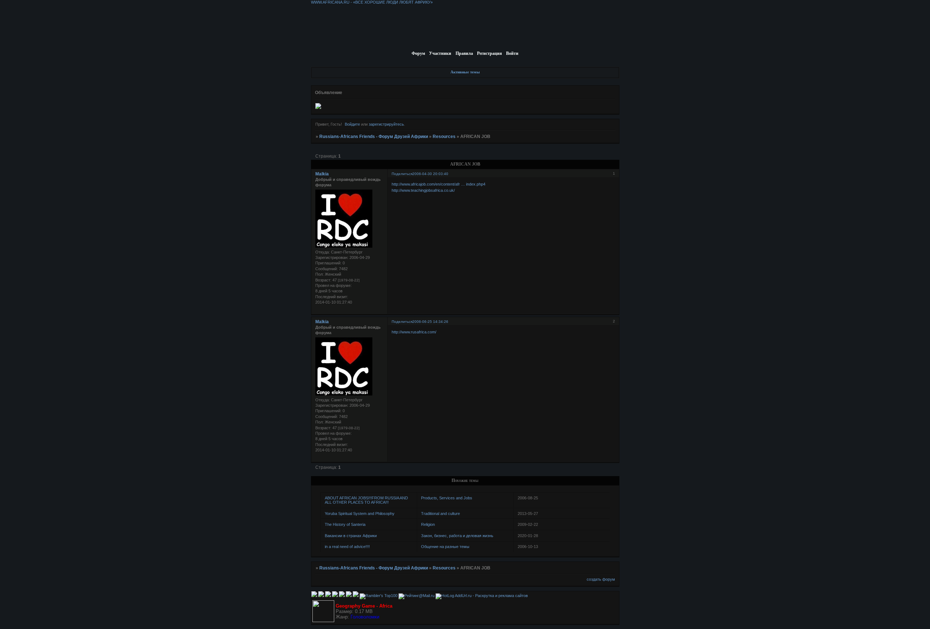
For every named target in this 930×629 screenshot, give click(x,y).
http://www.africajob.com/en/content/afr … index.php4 (438, 184)
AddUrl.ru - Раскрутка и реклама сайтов (491, 595)
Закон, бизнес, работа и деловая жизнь (457, 535)
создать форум (601, 579)
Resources (444, 136)
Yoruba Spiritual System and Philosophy (360, 513)
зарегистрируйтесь (386, 124)
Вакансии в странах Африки (351, 535)
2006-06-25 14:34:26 (430, 322)
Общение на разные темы (445, 546)
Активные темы (465, 72)
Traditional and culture (440, 513)
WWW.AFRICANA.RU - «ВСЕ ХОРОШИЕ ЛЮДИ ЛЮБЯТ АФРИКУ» (372, 2)
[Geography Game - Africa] (323, 620)
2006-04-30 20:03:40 (430, 174)
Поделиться (402, 174)
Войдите (352, 124)
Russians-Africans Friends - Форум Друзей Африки (373, 136)
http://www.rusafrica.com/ (414, 332)
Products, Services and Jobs (446, 498)
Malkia (322, 173)
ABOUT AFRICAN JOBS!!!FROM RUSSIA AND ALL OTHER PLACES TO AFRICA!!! (366, 500)
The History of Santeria (345, 524)
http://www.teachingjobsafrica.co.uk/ (423, 190)
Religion (428, 524)
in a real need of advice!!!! (347, 546)
